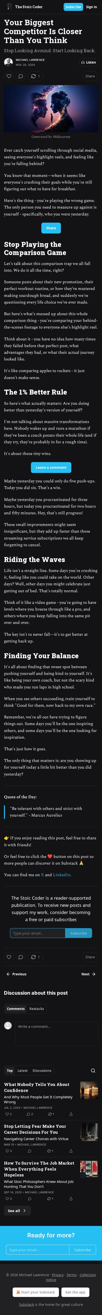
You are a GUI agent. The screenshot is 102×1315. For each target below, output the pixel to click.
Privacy (58, 1274)
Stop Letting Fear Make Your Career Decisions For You (35, 1129)
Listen (91, 62)
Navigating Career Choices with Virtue (36, 1138)
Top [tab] (10, 1070)
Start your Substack (38, 1292)
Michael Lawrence (30, 60)
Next (85, 974)
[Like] (9, 76)
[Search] (93, 1071)
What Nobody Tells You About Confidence (36, 1087)
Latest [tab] (23, 1070)
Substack (26, 1304)
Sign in (91, 7)
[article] (51, 1099)
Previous (19, 974)
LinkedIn (61, 875)
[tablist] (25, 1009)
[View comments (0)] (21, 76)
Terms (72, 1274)
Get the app (75, 1292)
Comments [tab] (16, 1009)
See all (14, 1210)
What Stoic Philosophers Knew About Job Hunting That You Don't (39, 1184)
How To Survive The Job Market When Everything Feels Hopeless (39, 1169)
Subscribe (73, 7)
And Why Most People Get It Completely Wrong (38, 1099)
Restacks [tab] (36, 1009)
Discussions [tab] (42, 1070)
